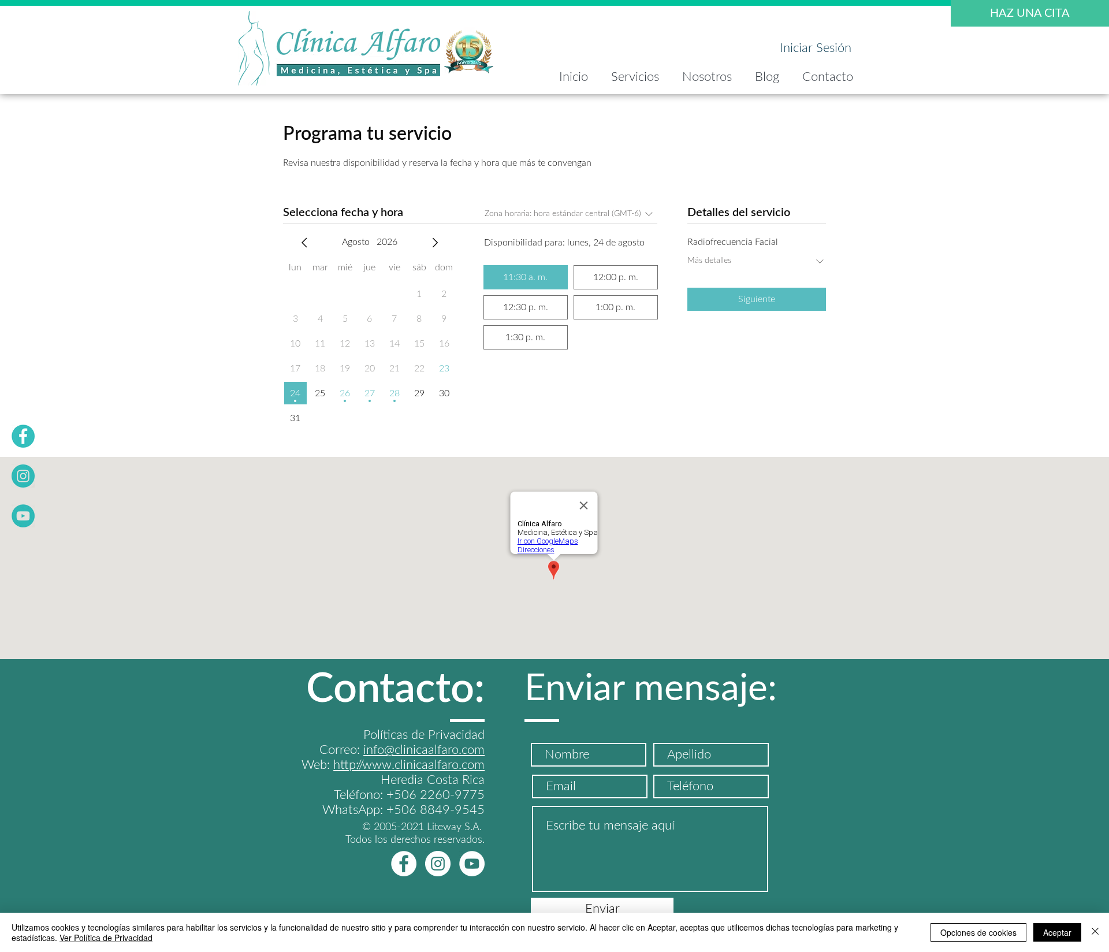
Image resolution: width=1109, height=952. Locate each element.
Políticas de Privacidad (424, 734)
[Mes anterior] (304, 243)
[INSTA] (23, 476)
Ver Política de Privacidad (105, 937)
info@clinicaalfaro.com (424, 749)
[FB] (23, 436)
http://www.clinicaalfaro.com (409, 764)
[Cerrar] (1095, 932)
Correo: (341, 749)
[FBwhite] (403, 863)
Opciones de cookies (978, 932)
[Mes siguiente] (435, 243)
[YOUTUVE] (23, 515)
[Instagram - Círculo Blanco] (438, 863)
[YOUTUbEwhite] (472, 863)
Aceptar (1057, 932)
